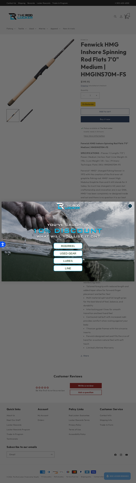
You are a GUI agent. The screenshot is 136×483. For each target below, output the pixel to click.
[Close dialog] (130, 206)
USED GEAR (68, 253)
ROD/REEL (68, 245)
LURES (68, 260)
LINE (68, 268)
